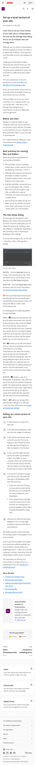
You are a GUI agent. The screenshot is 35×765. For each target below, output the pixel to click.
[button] (24, 2)
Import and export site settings (16, 290)
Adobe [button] (5, 738)
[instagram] (7, 753)
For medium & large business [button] (11, 725)
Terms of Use (6, 759)
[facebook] (4, 753)
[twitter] (11, 753)
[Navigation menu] (3, 2)
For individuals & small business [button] (12, 721)
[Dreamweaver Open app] (32, 9)
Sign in (30, 3)
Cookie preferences (15, 759)
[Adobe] (10, 2)
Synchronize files (11, 589)
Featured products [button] (8, 743)
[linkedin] (14, 753)
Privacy (24, 756)
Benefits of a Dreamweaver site (14, 85)
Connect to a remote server (14, 577)
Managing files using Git (13, 592)
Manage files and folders (13, 580)
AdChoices (25, 761)
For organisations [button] (8, 730)
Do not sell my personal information (11, 761)
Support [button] (5, 734)
